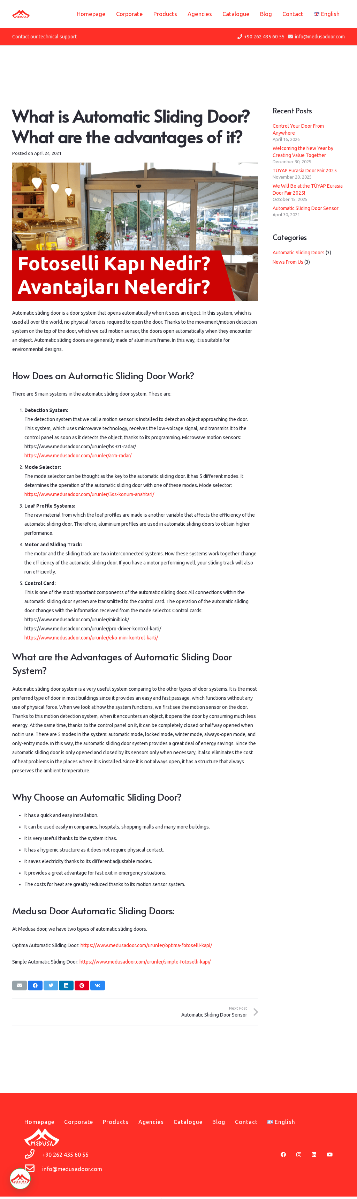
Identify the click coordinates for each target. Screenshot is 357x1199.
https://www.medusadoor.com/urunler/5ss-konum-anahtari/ (89, 494)
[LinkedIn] (314, 1154)
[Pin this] (82, 985)
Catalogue (188, 1122)
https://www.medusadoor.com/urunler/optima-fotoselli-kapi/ (146, 945)
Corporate (78, 1122)
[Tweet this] (51, 985)
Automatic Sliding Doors (299, 252)
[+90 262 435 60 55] (33, 1154)
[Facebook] (283, 1154)
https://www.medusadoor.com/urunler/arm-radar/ (77, 455)
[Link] (21, 14)
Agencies (151, 1122)
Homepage (39, 1122)
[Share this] (35, 985)
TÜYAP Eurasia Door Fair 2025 (305, 170)
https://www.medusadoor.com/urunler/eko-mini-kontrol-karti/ (91, 637)
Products (116, 1122)
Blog (218, 1122)
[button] (20, 1178)
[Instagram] (298, 1155)
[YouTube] (330, 1154)
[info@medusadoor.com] (33, 1169)
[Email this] (19, 985)
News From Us (288, 262)
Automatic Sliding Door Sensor (306, 208)
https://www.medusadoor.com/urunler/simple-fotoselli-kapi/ (145, 962)
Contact (246, 1122)
